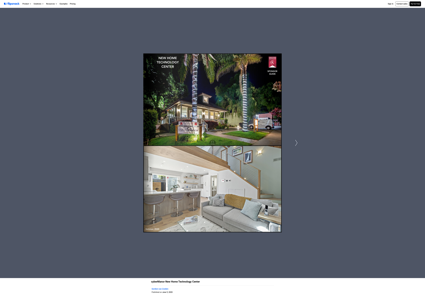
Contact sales (402, 4)
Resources (50, 4)
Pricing (72, 4)
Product (25, 4)
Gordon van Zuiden (160, 289)
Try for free (415, 4)
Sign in (390, 4)
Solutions (37, 4)
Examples (64, 4)
